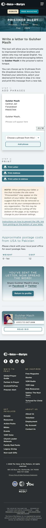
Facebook (18, 286)
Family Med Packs (12, 445)
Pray (18, 28)
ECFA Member (15, 484)
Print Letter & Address (18, 179)
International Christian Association (22, 484)
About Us (30, 414)
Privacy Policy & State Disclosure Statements (23, 475)
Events (7, 431)
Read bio (23, 329)
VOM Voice (8, 435)
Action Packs (9, 424)
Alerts (27, 28)
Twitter (32, 286)
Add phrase (23, 144)
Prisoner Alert (10, 390)
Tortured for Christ (34, 401)
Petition (25, 25)
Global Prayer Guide (10, 377)
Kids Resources (32, 389)
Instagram (23, 361)
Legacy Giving (10, 449)
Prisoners (12, 25)
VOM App (30, 385)
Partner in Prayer (11, 382)
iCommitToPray (11, 386)
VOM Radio (31, 381)
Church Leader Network (10, 440)
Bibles (6, 427)
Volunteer (30, 418)
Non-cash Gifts (10, 453)
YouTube (17, 361)
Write (35, 25)
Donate (13, 11)
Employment (31, 421)
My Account (31, 425)
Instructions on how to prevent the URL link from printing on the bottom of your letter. (23, 222)
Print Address (14, 173)
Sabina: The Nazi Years (33, 395)
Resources (8, 420)
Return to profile (23, 293)
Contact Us (30, 429)
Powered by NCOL (23, 491)
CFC (30, 484)
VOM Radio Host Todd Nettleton (28, 512)
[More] (42, 4)
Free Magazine (29, 11)
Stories (29, 378)
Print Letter (13, 167)
